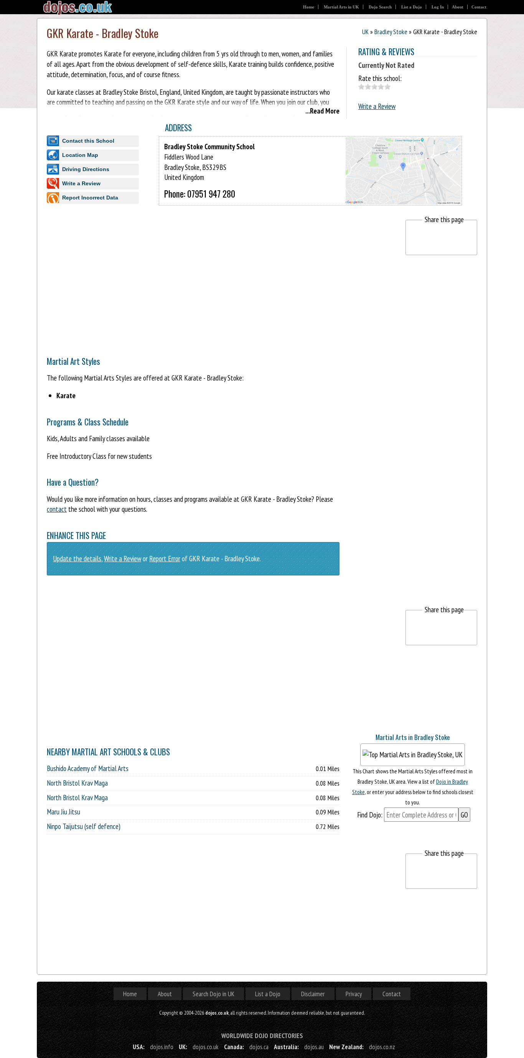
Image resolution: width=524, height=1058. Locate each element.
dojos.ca (259, 1046)
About (457, 7)
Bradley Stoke (390, 31)
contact (57, 509)
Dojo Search (380, 7)
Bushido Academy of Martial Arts (88, 768)
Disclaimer (313, 993)
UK (365, 31)
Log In (438, 7)
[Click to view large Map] (403, 197)
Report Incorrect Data (90, 197)
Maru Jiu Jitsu (63, 811)
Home (308, 7)
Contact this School (88, 141)
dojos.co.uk (206, 1046)
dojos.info (161, 1046)
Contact (478, 7)
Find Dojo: (369, 814)
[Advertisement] (186, 273)
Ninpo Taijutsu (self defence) (83, 826)
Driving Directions (85, 169)
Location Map (80, 155)
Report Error (164, 558)
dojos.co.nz (382, 1046)
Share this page (444, 219)
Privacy (354, 993)
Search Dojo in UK (213, 993)
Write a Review (376, 106)
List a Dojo (411, 7)
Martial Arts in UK (341, 7)
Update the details (77, 558)
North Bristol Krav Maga (77, 783)
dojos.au (314, 1046)
